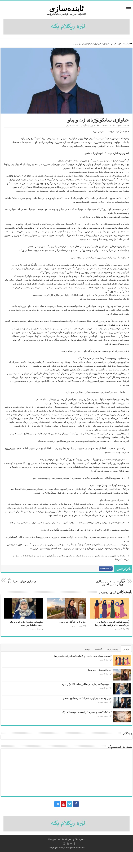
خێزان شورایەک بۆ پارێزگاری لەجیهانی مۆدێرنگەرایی (110, 582)
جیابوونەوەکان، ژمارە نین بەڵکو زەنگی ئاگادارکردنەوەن (26, 623)
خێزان (106, 43)
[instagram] (57, 804)
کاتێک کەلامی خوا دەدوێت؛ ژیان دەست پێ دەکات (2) (87, 712)
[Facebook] (76, 804)
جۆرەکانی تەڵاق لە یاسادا (72, 621)
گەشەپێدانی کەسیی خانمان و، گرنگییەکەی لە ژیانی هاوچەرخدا (112, 623)
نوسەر (87, 649)
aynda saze (121, 125)
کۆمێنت (98, 649)
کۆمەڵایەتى (116, 43)
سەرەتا (126, 43)
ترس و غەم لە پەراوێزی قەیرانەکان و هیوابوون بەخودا (87, 698)
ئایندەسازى (66, 8)
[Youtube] (63, 804)
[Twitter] (69, 804)
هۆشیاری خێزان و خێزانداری (22, 580)
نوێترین (126, 649)
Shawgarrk (80, 839)
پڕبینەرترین (112, 649)
